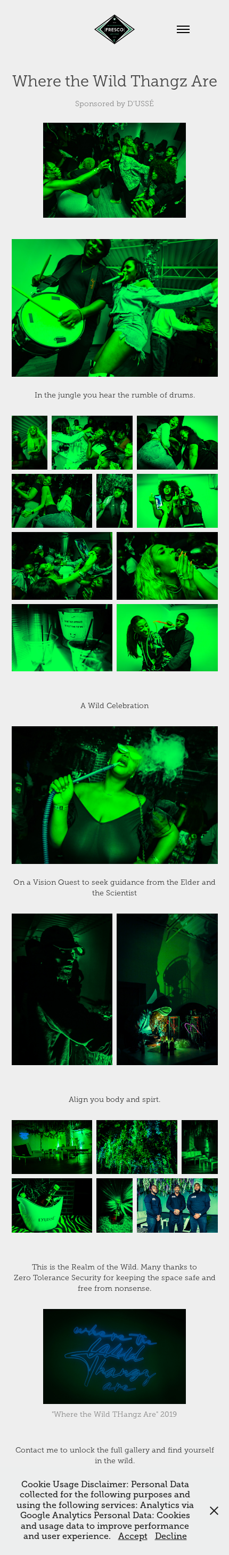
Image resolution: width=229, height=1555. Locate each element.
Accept (133, 1536)
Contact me (36, 1450)
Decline (171, 1536)
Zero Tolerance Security (57, 1278)
